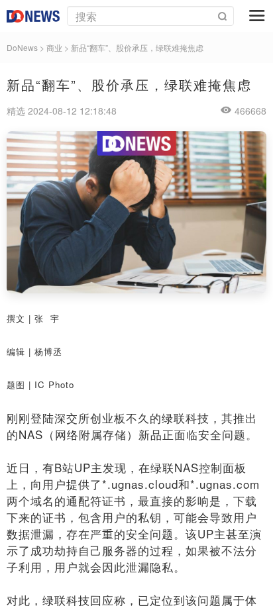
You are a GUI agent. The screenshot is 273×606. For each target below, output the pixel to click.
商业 (54, 47)
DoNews (22, 47)
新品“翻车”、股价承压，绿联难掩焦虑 (137, 47)
